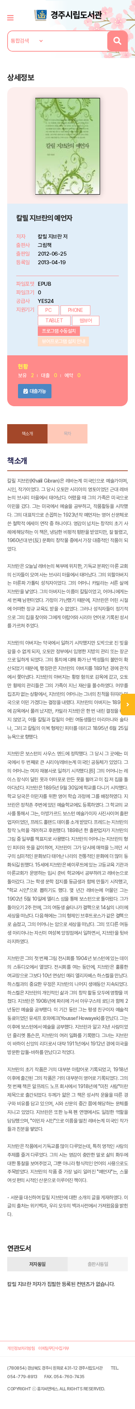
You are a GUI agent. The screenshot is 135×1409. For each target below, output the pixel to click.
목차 (67, 433)
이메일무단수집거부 (53, 1348)
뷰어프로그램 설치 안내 (63, 341)
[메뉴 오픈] (128, 704)
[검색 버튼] (117, 41)
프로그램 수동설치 (59, 331)
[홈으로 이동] (68, 14)
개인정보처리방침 (21, 1348)
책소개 (27, 433)
